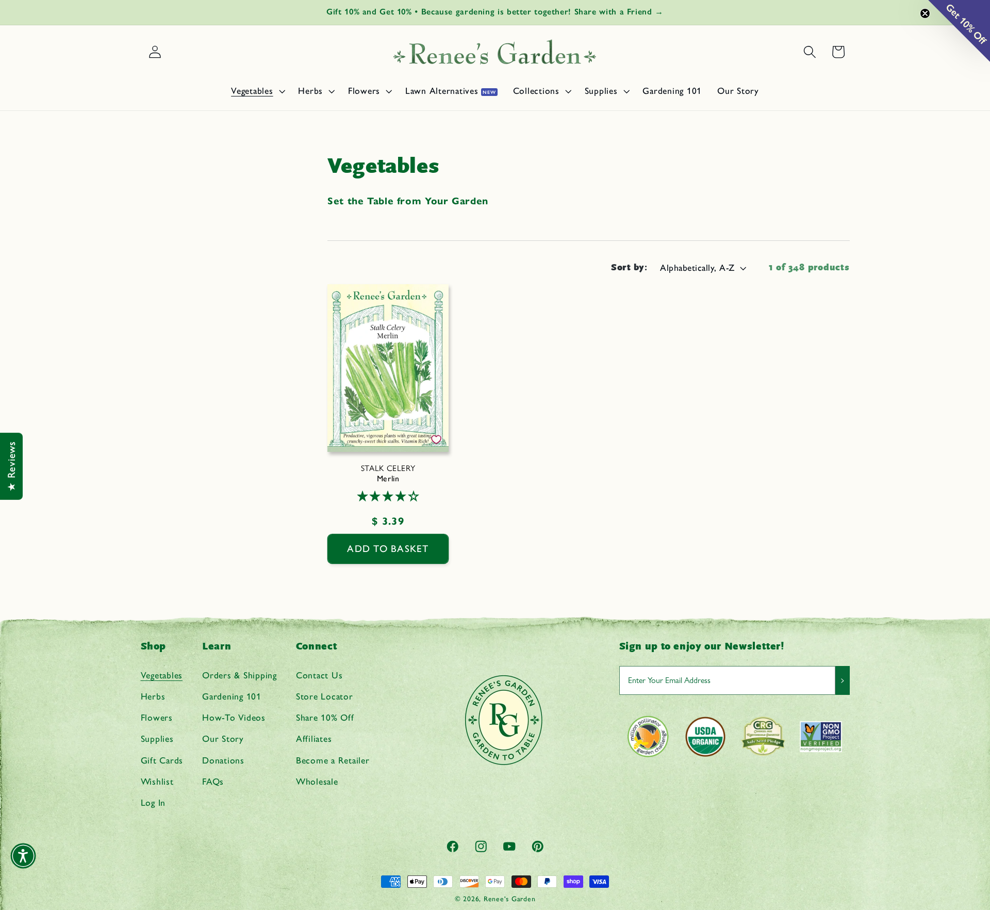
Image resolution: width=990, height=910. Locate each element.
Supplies (157, 738)
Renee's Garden (510, 899)
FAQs (213, 780)
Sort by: (629, 267)
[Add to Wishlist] (436, 439)
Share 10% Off (325, 717)
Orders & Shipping (239, 674)
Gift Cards (162, 759)
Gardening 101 (231, 695)
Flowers (157, 717)
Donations (223, 759)
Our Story (223, 738)
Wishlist (157, 780)
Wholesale (317, 780)
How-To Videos (234, 717)
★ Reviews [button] (11, 466)
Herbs (153, 695)
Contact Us (319, 674)
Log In (153, 802)
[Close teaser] (925, 13)
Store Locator (324, 695)
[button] (256, 90)
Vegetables (162, 674)
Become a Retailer (333, 759)
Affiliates (314, 738)
